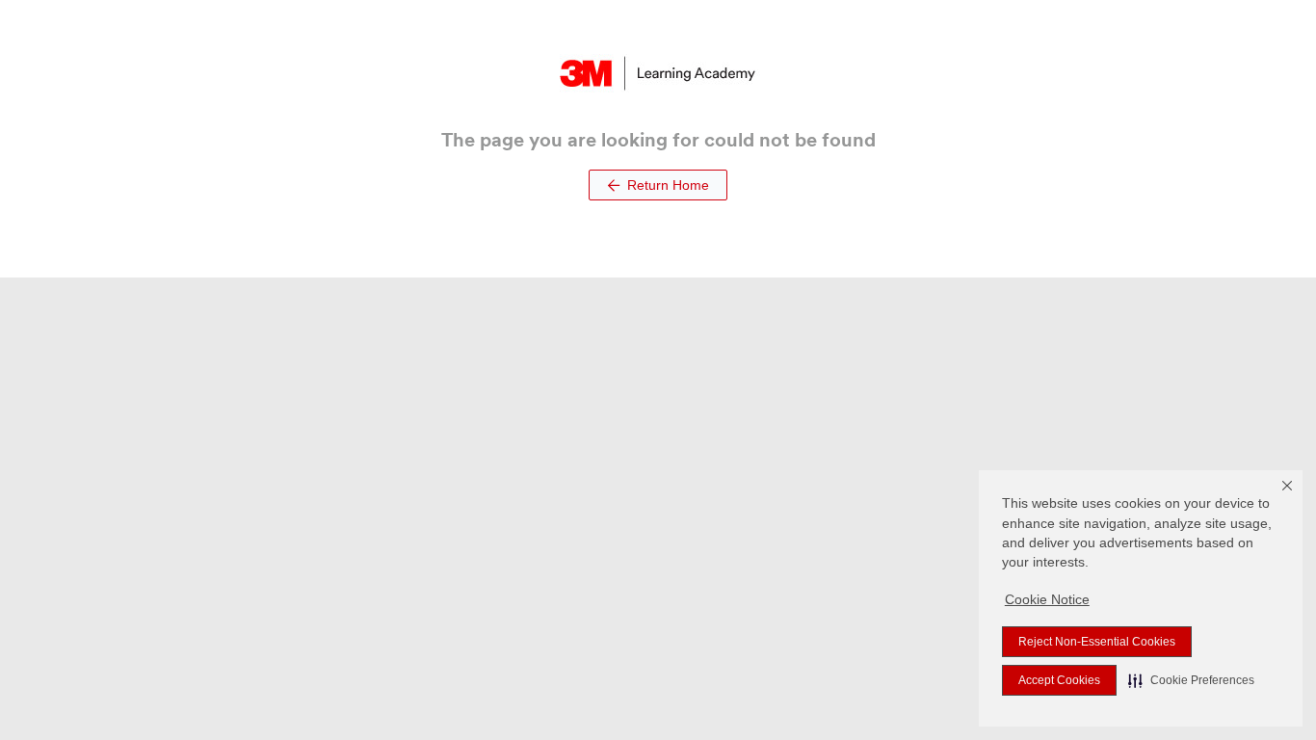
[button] (1191, 680)
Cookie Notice (1047, 599)
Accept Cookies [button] (1059, 680)
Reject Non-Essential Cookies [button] (1096, 641)
